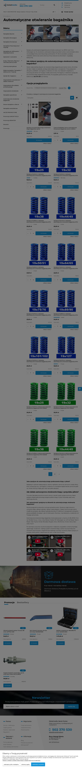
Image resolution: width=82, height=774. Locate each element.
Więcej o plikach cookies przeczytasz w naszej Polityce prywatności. (22, 760)
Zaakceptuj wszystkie (38, 764)
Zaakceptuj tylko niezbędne (11, 764)
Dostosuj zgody (25, 764)
